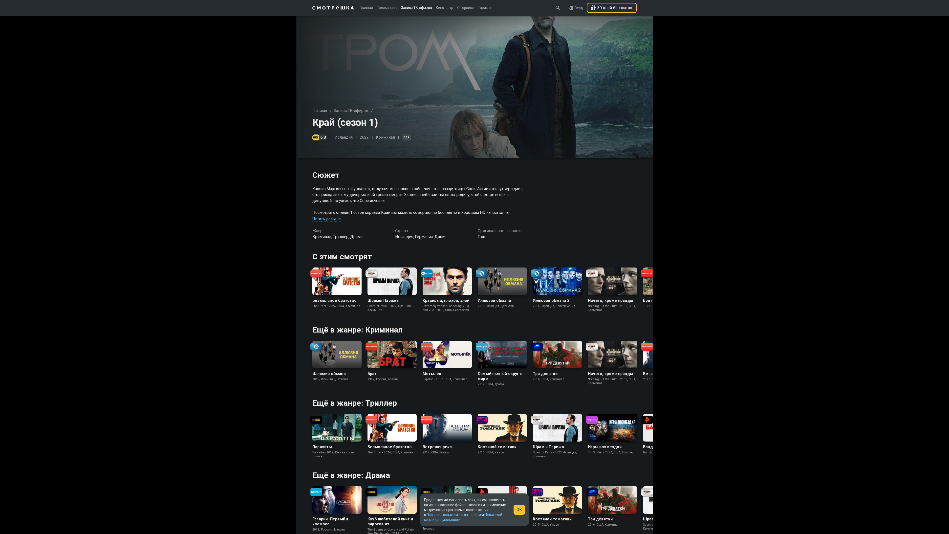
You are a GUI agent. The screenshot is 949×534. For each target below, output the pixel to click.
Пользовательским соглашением (454, 515)
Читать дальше (326, 219)
